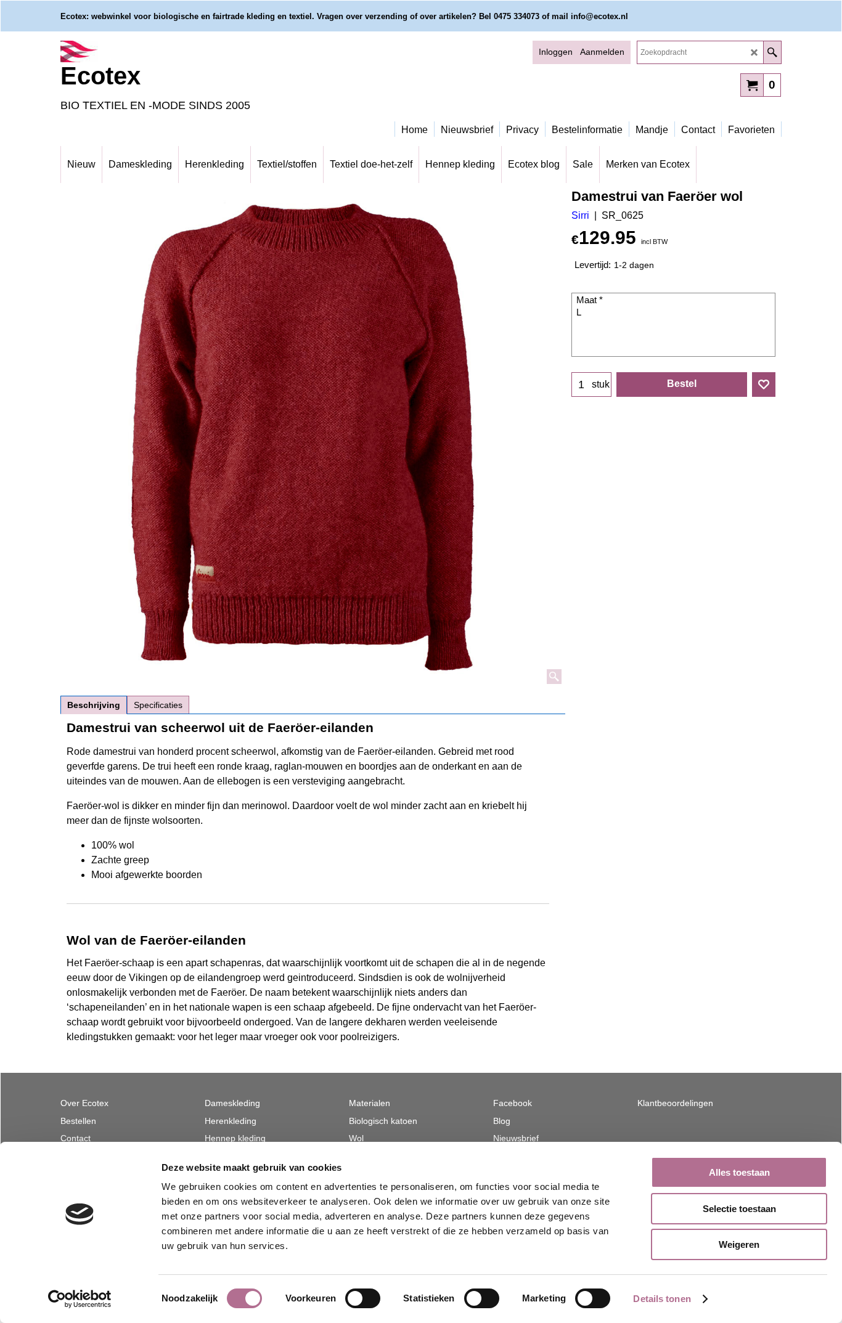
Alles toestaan (739, 1172)
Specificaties (158, 705)
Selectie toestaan (739, 1208)
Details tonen (661, 1298)
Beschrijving (93, 705)
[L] (675, 313)
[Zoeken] (772, 52)
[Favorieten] (763, 384)
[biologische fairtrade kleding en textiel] (168, 51)
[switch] (362, 1298)
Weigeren (739, 1244)
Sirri (580, 215)
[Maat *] (675, 301)
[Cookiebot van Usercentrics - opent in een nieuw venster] (80, 1299)
